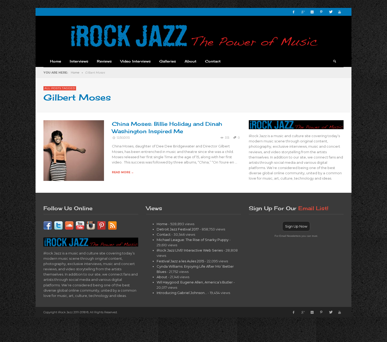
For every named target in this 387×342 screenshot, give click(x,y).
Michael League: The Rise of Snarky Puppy (193, 240)
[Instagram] (312, 12)
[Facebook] (293, 12)
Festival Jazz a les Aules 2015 (180, 261)
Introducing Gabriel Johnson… (182, 293)
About (162, 277)
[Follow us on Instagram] (91, 225)
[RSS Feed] (112, 225)
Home (75, 72)
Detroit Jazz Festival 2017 (178, 229)
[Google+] (303, 12)
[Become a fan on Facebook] (47, 225)
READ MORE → (123, 172)
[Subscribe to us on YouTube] (80, 225)
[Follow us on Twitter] (58, 225)
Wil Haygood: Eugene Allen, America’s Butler (195, 282)
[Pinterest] (321, 12)
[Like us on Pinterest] (101, 225)
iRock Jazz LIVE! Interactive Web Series (190, 250)
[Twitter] (330, 12)
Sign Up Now (296, 226)
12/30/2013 (123, 137)
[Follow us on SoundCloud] (69, 225)
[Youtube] (340, 12)
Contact (164, 234)
